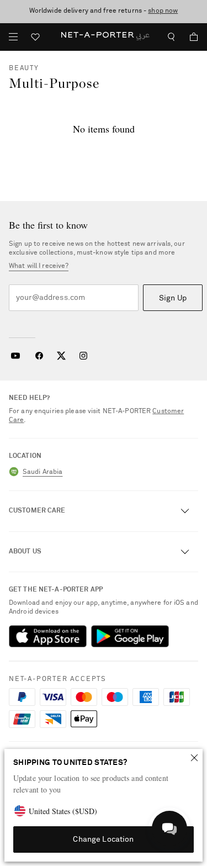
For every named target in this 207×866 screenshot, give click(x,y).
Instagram (83, 355)
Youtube (15, 355)
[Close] (194, 757)
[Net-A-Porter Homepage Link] (103, 37)
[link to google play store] (130, 636)
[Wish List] (35, 38)
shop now (163, 11)
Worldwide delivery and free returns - (103, 11)
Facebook (39, 355)
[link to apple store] (48, 636)
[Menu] (13, 37)
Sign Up (173, 298)
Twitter (61, 355)
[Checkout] (189, 37)
